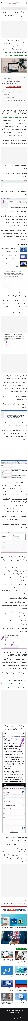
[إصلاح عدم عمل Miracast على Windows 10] (7, 970)
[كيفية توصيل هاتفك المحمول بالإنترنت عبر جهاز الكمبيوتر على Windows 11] (7, 954)
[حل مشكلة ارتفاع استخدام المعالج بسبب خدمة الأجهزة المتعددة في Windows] (23, 249)
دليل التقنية (14, 8)
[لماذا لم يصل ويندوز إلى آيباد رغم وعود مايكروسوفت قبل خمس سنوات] (23, 264)
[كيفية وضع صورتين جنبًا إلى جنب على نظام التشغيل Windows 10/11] (7, 997)
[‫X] (20, 910)
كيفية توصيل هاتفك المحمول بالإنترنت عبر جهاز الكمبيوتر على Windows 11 (7, 961)
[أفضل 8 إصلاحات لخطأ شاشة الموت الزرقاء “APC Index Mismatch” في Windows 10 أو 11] (21, 983)
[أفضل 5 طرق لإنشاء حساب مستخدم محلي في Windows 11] (21, 996)
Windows (9, 8)
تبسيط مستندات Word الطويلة (14, 106)
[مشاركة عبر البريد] (7, 910)
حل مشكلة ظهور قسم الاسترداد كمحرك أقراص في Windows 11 (8, 989)
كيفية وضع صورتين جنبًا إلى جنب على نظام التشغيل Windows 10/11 (7, 1003)
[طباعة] (4, 910)
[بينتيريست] (14, 910)
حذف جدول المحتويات (11, 97)
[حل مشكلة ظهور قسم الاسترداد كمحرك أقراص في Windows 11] (7, 983)
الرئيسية (18, 8)
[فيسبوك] (23, 910)
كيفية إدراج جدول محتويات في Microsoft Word (13, 904)
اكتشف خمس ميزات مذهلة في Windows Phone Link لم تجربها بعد (21, 976)
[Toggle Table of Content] (24, 78)
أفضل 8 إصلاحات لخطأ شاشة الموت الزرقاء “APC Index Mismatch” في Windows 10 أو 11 (21, 989)
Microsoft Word (21, 900)
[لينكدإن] (17, 910)
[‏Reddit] (10, 910)
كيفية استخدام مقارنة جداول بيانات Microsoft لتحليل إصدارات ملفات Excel (21, 963)
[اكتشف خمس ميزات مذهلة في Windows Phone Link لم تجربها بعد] (21, 969)
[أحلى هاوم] (14, 3)
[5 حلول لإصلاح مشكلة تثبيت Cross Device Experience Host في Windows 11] (23, 256)
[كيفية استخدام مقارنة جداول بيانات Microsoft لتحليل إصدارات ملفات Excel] (21, 955)
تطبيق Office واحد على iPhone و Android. (15, 687)
